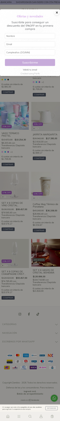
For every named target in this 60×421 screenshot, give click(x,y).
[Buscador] (30, 416)
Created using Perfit (30, 73)
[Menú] (18, 416)
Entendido (51, 408)
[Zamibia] (7, 416)
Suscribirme (30, 62)
